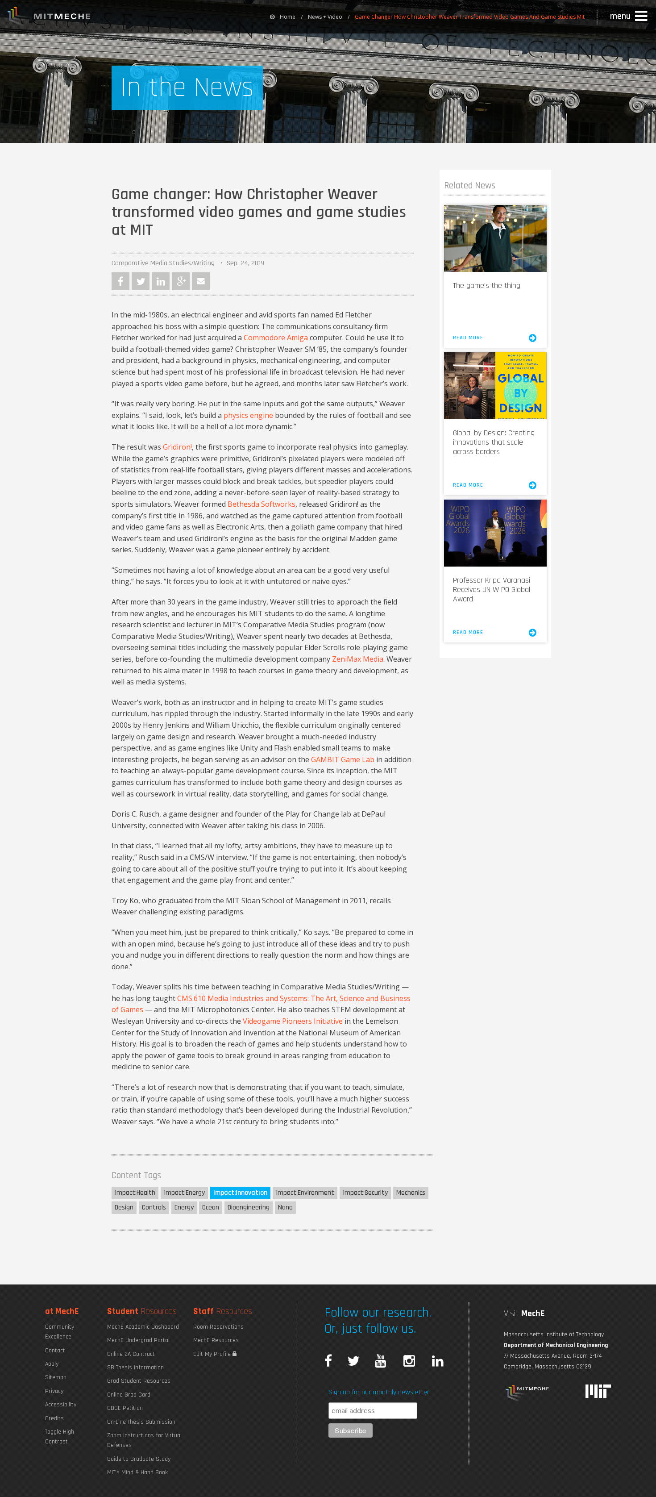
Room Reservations (218, 1327)
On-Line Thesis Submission (141, 1422)
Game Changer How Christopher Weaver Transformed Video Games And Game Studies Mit (470, 17)
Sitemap (55, 1377)
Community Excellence (59, 1332)
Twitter (140, 281)
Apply (51, 1364)
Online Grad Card (128, 1395)
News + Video (325, 17)
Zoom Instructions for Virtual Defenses (144, 1440)
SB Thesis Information (135, 1368)
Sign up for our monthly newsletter (378, 1392)
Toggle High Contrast (59, 1437)
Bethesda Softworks (261, 504)
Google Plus (181, 281)
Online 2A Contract (131, 1354)
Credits (54, 1418)
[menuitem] (282, 16)
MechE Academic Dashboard (143, 1327)
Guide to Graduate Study (138, 1459)
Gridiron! (177, 447)
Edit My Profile (213, 1354)
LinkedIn (161, 281)
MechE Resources (216, 1340)
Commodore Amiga (276, 337)
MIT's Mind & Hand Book (137, 1472)
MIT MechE (49, 18)
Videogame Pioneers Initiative (293, 1021)
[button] (629, 16)
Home (287, 17)
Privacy (54, 1391)
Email (201, 281)
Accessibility (60, 1405)
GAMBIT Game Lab (342, 759)
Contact (55, 1351)
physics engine (248, 415)
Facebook (120, 281)
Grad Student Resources (138, 1381)
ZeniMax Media (357, 659)
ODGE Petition (125, 1408)
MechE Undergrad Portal (138, 1340)
